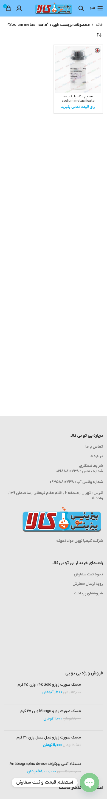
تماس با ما (94, 446)
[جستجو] (81, 8)
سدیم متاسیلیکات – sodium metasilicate (78, 98)
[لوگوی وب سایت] (53, 8)
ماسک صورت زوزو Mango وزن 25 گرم (50, 711)
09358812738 (62, 482)
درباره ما (96, 456)
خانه (99, 25)
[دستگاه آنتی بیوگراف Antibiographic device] (94, 770)
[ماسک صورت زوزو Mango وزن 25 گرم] (94, 717)
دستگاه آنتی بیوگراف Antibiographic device (45, 764)
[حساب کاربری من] (19, 8)
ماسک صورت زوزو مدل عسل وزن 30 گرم (48, 737)
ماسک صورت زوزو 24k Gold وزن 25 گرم (49, 684)
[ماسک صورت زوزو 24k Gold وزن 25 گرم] (94, 691)
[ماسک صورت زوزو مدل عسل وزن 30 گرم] (94, 744)
